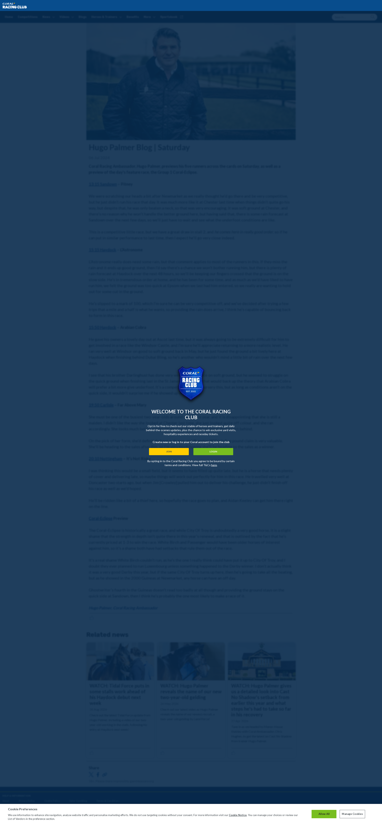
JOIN (169, 451)
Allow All (324, 813)
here (214, 465)
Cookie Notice (238, 815)
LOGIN (213, 451)
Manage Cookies (352, 813)
